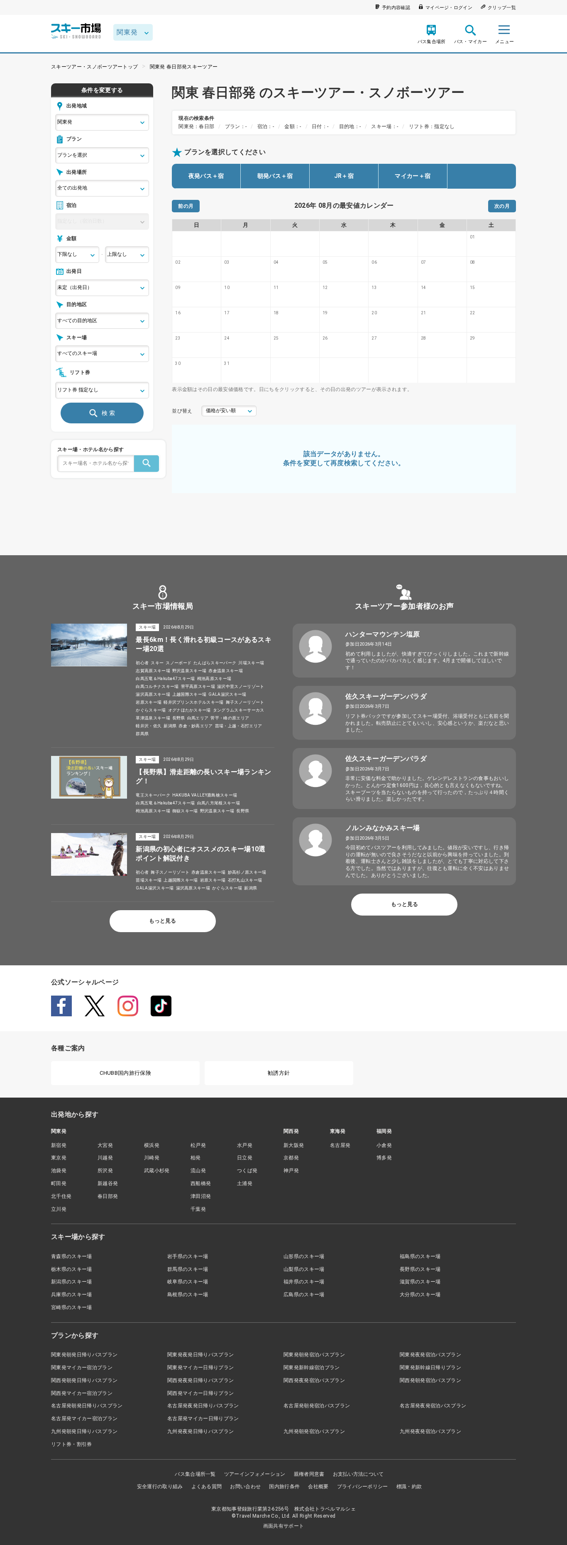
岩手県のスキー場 (187, 1256)
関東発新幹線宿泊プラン (312, 1367)
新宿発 (58, 1145)
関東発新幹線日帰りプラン (430, 1367)
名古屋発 (340, 1145)
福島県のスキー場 (420, 1256)
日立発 (244, 1158)
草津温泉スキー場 (153, 718)
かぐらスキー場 (151, 710)
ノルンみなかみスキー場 (382, 828)
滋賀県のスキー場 (420, 1282)
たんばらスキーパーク (214, 663)
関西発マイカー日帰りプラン (200, 1393)
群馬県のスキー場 (187, 1269)
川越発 (105, 1158)
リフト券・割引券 (71, 1444)
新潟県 (170, 726)
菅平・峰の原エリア (229, 718)
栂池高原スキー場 (214, 678)
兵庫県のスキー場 (71, 1294)
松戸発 (198, 1145)
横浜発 (151, 1145)
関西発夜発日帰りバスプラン (200, 1380)
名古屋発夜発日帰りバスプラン (203, 1406)
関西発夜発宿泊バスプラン (314, 1380)
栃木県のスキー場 (71, 1269)
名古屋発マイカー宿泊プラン (84, 1418)
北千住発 (61, 1196)
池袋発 (58, 1170)
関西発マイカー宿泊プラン (81, 1393)
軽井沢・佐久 (148, 726)
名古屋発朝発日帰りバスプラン (86, 1406)
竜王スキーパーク (153, 795)
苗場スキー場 (148, 880)
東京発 (58, 1158)
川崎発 (151, 1158)
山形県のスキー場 (304, 1256)
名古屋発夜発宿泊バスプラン (433, 1406)
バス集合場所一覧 (195, 1474)
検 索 (108, 413)
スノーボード (178, 663)
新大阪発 (294, 1145)
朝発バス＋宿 (275, 175)
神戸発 (291, 1170)
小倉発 (384, 1145)
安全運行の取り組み (160, 1486)
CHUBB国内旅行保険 (125, 1073)
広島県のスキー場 (304, 1294)
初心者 (142, 663)
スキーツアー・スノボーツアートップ (94, 67)
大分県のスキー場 (420, 1294)
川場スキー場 (251, 663)
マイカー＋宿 (412, 175)
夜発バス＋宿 (206, 175)
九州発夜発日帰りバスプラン (200, 1431)
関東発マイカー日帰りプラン (200, 1367)
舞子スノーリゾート (245, 702)
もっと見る (162, 921)
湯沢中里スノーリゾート (240, 686)
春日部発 (108, 1196)
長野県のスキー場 (420, 1269)
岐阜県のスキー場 (187, 1282)
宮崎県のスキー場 (71, 1307)
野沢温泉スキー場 (189, 670)
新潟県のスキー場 (71, 1282)
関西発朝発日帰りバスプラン (84, 1380)
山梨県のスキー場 (304, 1269)
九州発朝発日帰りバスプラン (84, 1431)
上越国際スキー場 (189, 694)
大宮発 (105, 1145)
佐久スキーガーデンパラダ (386, 696)
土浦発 (244, 1183)
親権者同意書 (309, 1474)
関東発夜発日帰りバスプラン (200, 1355)
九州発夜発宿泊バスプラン (430, 1431)
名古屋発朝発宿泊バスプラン (317, 1406)
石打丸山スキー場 (245, 880)
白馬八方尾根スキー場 (218, 803)
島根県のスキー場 (187, 1294)
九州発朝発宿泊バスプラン (314, 1431)
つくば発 (247, 1170)
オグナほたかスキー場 (189, 710)
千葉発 (198, 1209)
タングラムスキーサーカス (238, 710)
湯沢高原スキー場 (153, 694)
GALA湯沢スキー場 (227, 694)
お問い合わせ (245, 1486)
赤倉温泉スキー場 (225, 670)
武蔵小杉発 (157, 1170)
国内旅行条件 (284, 1486)
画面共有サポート (283, 1526)
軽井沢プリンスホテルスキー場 (193, 702)
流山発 (198, 1170)
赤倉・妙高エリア (195, 726)
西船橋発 (201, 1183)
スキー (157, 663)
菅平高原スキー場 (198, 686)
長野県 (178, 718)
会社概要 (318, 1486)
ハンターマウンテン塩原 (382, 634)
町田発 (58, 1183)
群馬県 (142, 733)
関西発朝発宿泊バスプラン (430, 1380)
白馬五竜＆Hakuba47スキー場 (165, 678)
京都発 (291, 1158)
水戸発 (244, 1145)
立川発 (58, 1209)
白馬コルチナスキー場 (157, 686)
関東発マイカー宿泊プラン (81, 1367)
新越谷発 (108, 1183)
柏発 (196, 1158)
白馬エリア (198, 718)
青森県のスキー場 (71, 1256)
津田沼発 (201, 1196)
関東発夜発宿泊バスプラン (430, 1355)
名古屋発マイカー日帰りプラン (203, 1418)
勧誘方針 (279, 1073)
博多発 (384, 1158)
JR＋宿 (344, 175)
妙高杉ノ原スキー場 (247, 872)
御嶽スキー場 (185, 811)
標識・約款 (409, 1486)
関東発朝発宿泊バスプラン (314, 1355)
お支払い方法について (358, 1474)
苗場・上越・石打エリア (238, 726)
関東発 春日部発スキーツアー (184, 67)
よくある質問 (206, 1486)
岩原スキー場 (148, 702)
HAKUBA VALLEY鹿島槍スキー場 (204, 795)
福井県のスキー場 (304, 1282)
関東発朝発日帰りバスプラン (84, 1355)
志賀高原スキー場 (153, 670)
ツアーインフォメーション (255, 1474)
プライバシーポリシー (362, 1486)
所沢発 (105, 1170)
